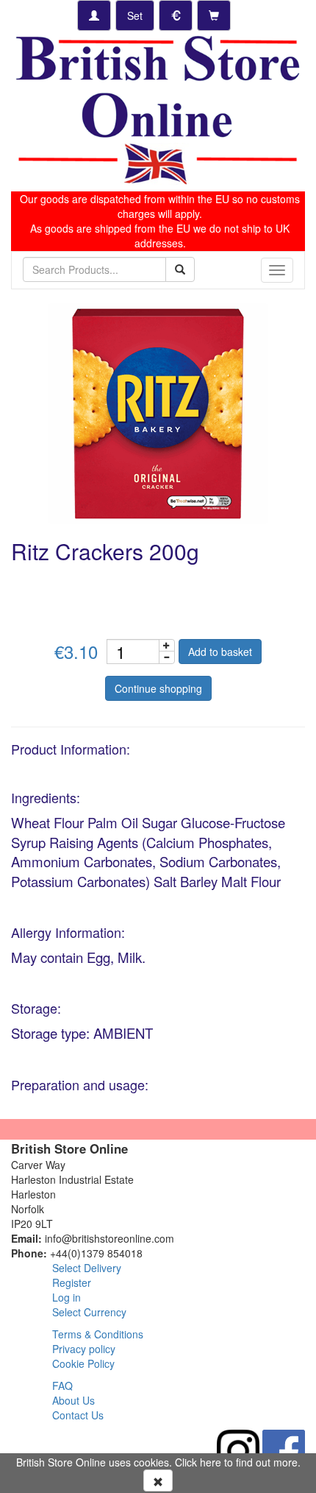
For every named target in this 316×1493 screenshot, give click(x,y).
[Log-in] (94, 15)
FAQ (62, 1385)
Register (71, 1282)
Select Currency (89, 1312)
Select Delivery (86, 1267)
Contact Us (78, 1415)
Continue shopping (158, 688)
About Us (73, 1400)
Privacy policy (83, 1348)
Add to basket (220, 651)
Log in (66, 1297)
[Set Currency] (176, 15)
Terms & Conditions (97, 1334)
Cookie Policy (83, 1363)
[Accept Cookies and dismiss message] (158, 1480)
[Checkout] (214, 15)
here (210, 1462)
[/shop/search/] (180, 269)
